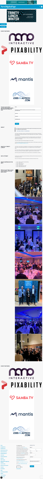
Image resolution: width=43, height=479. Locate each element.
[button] (39, 6)
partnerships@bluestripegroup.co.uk (22, 143)
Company (16, 116)
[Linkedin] (20, 467)
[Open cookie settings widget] (1, 478)
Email (17, 119)
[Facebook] (17, 467)
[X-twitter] (18, 467)
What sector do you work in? (35, 461)
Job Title (16, 113)
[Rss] (22, 467)
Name (16, 106)
